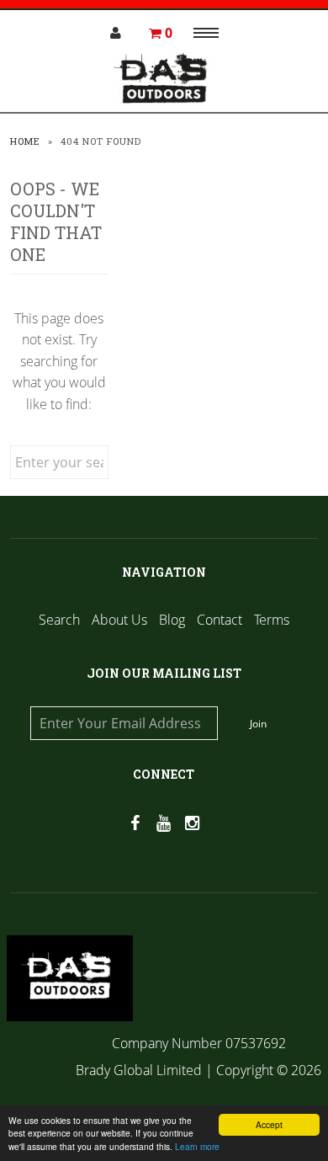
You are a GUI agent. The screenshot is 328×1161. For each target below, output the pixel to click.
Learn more (197, 1146)
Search (59, 619)
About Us (119, 619)
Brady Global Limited (140, 1070)
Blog (172, 619)
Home (25, 141)
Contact (219, 619)
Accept (269, 1124)
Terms (271, 619)
